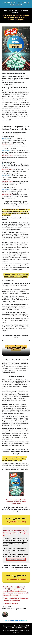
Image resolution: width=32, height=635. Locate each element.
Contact (25, 627)
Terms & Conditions (19, 626)
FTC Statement (13, 627)
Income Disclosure (8, 626)
